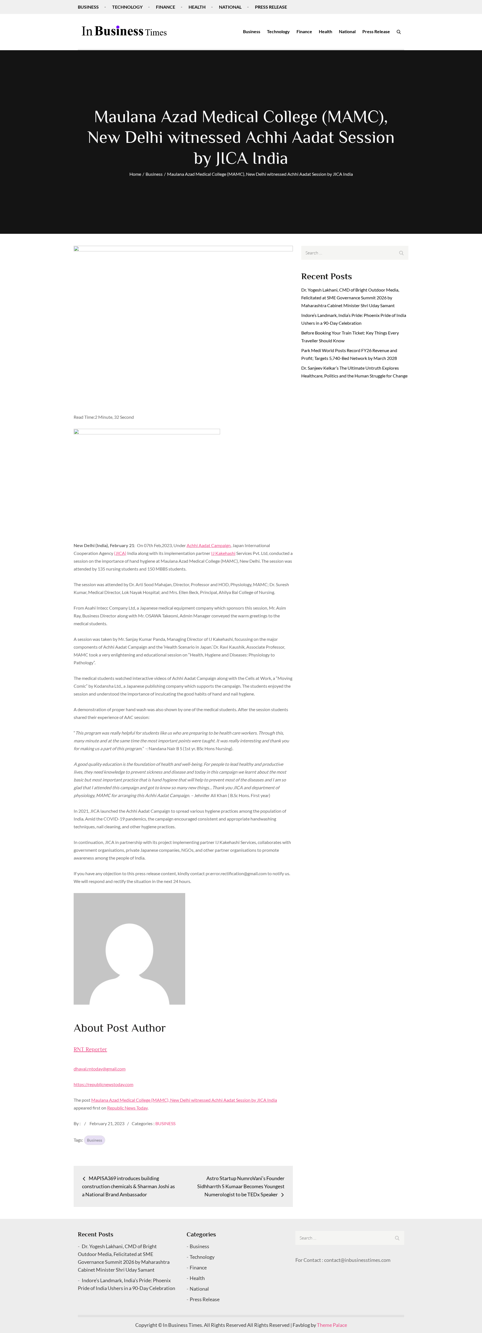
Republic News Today (127, 1107)
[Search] (399, 31)
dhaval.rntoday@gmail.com (100, 1068)
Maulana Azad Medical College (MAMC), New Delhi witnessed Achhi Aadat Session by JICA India (184, 1100)
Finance (165, 6)
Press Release (271, 6)
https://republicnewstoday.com (103, 1084)
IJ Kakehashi (223, 553)
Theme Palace (332, 1325)
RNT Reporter (90, 1049)
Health (197, 6)
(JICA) (120, 553)
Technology (127, 6)
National (230, 6)
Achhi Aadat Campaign (209, 545)
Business (88, 6)
